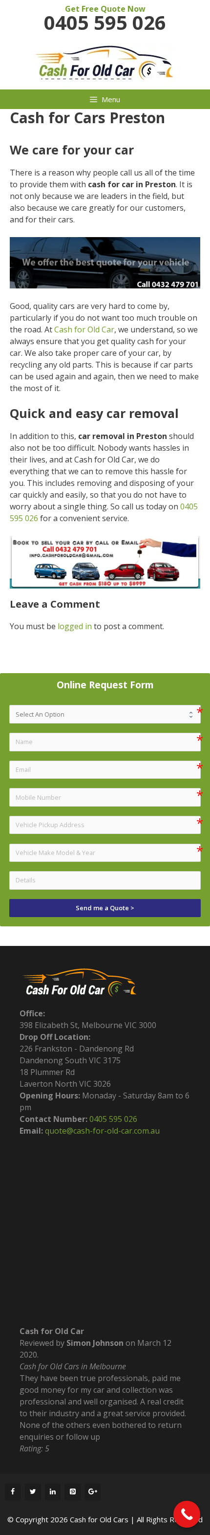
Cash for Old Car (84, 329)
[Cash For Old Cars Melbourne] (105, 65)
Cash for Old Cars (99, 1519)
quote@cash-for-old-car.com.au (102, 1130)
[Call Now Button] (186, 1514)
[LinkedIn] (53, 1492)
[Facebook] (13, 1492)
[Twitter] (33, 1492)
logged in (75, 626)
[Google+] (92, 1492)
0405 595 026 (105, 22)
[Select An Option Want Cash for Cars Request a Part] (105, 714)
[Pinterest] (72, 1492)
